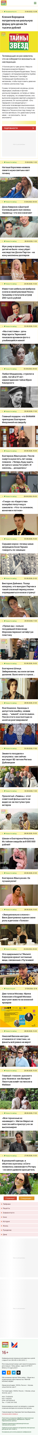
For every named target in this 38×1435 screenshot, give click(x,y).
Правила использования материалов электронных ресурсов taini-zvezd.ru (18, 1428)
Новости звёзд (11, 162)
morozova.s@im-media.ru (10, 1414)
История (6, 1221)
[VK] (4, 1373)
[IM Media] (14, 1345)
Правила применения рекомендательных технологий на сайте (15, 1424)
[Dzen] (18, 1373)
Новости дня (10, 988)
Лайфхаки (7, 1204)
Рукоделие (7, 1230)
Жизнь (5, 1226)
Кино (5, 1217)
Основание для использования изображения (16, 1432)
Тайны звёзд (4, 2)
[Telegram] (14, 1373)
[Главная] (5, 1345)
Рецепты (6, 1208)
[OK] (9, 1373)
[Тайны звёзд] (2, 12)
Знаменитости (11, 12)
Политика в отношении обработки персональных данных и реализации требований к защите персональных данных (18, 1419)
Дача (5, 1234)
